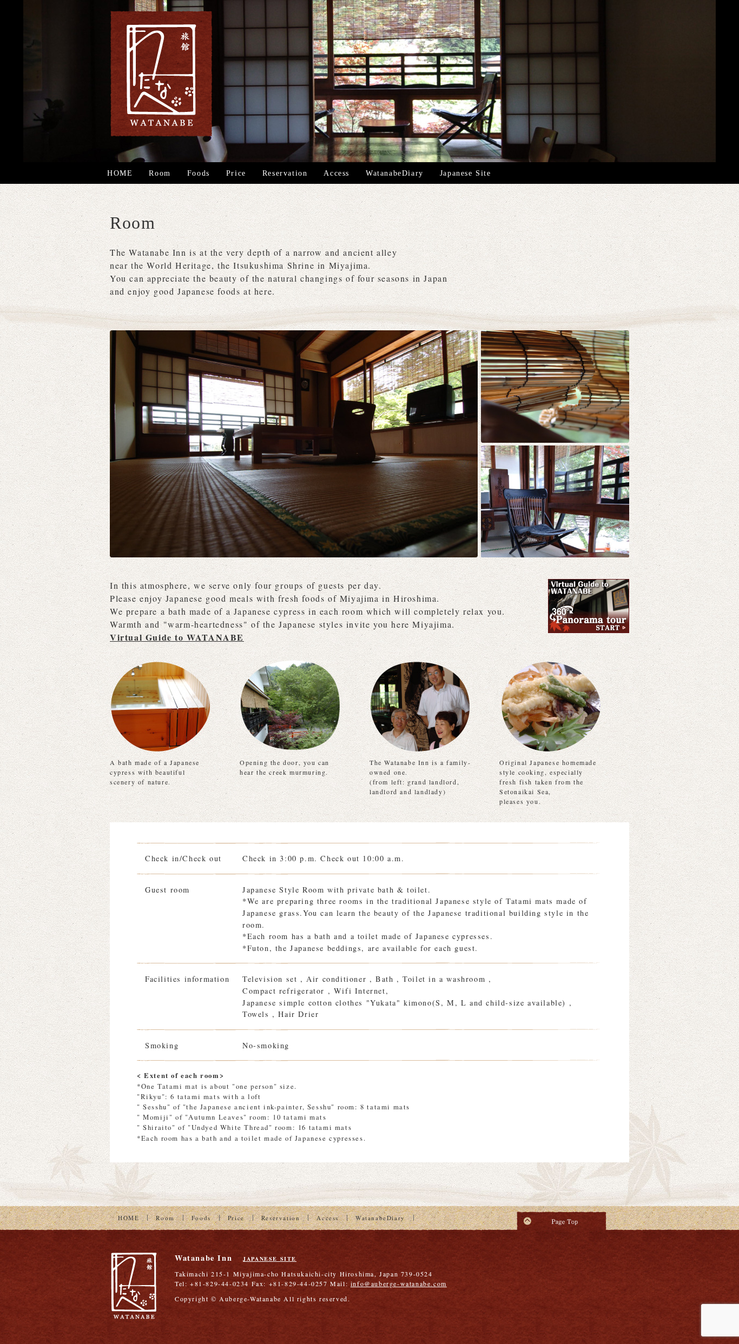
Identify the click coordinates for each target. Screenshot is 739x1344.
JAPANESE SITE (269, 1258)
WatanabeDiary (395, 173)
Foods (198, 173)
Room (159, 173)
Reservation (285, 173)
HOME (120, 173)
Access (336, 173)
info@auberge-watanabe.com (399, 1283)
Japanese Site (465, 173)
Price (236, 173)
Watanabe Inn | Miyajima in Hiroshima (161, 74)
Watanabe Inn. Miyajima (134, 1287)
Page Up (562, 1218)
